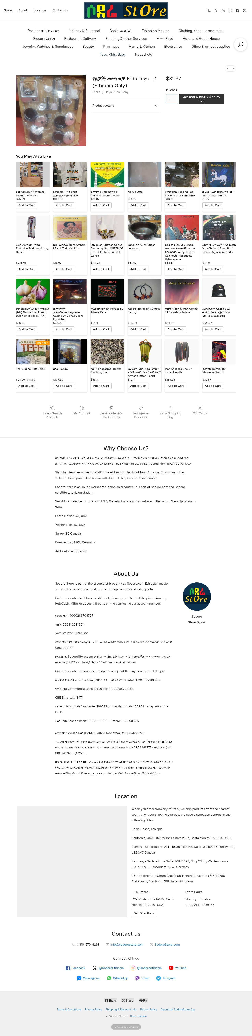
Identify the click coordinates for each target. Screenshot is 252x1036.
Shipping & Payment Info (121, 1009)
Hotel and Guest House (201, 38)
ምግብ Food (164, 38)
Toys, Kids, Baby (113, 54)
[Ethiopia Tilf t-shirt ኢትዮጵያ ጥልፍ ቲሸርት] (70, 175)
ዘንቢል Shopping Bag (170, 415)
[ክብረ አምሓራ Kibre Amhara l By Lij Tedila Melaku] (70, 228)
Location (40, 10)
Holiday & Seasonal (84, 31)
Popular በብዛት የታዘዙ (43, 31)
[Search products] (240, 44)
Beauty (88, 46)
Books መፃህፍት (121, 31)
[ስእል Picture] (70, 351)
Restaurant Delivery (80, 38)
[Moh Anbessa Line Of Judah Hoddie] (182, 351)
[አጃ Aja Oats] (144, 175)
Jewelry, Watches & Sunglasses (47, 46)
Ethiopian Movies (155, 31)
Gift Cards (200, 413)
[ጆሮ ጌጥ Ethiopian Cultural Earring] (144, 291)
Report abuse (138, 1016)
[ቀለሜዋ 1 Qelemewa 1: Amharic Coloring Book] (107, 175)
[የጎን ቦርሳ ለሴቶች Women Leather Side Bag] (33, 175)
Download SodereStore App (177, 1009)
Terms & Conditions (69, 1009)
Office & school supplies (210, 46)
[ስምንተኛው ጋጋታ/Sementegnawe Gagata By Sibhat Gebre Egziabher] (70, 291)
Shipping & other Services (126, 38)
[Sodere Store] (126, 10)
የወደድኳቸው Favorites (141, 415)
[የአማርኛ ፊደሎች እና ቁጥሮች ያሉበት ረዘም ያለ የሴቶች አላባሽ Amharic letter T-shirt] (144, 351)
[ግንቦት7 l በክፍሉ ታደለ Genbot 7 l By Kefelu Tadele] (182, 291)
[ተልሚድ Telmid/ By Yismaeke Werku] (219, 351)
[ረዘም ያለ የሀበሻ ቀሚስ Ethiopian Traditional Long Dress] (33, 228)
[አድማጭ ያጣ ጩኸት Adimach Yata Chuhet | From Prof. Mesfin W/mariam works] (219, 228)
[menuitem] (228, 68)
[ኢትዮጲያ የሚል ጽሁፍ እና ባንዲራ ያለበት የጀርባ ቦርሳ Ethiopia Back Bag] (219, 291)
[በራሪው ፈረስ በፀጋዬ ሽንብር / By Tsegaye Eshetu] (219, 175)
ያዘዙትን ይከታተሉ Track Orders (111, 415)
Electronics (173, 46)
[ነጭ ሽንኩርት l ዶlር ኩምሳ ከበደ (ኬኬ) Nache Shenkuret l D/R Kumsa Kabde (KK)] (33, 291)
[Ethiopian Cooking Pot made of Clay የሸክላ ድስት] (182, 175)
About (23, 10)
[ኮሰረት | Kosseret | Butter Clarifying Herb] (107, 351)
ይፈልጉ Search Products (52, 415)
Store (8, 10)
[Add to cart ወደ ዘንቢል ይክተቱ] (26, 205)
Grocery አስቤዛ (43, 38)
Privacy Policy (93, 1009)
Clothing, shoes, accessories (201, 31)
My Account (81, 413)
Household (143, 54)
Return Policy (148, 1009)
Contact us (60, 10)
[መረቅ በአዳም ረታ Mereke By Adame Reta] (107, 291)
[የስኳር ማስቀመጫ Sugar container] (144, 228)
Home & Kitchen (142, 46)
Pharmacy (111, 46)
